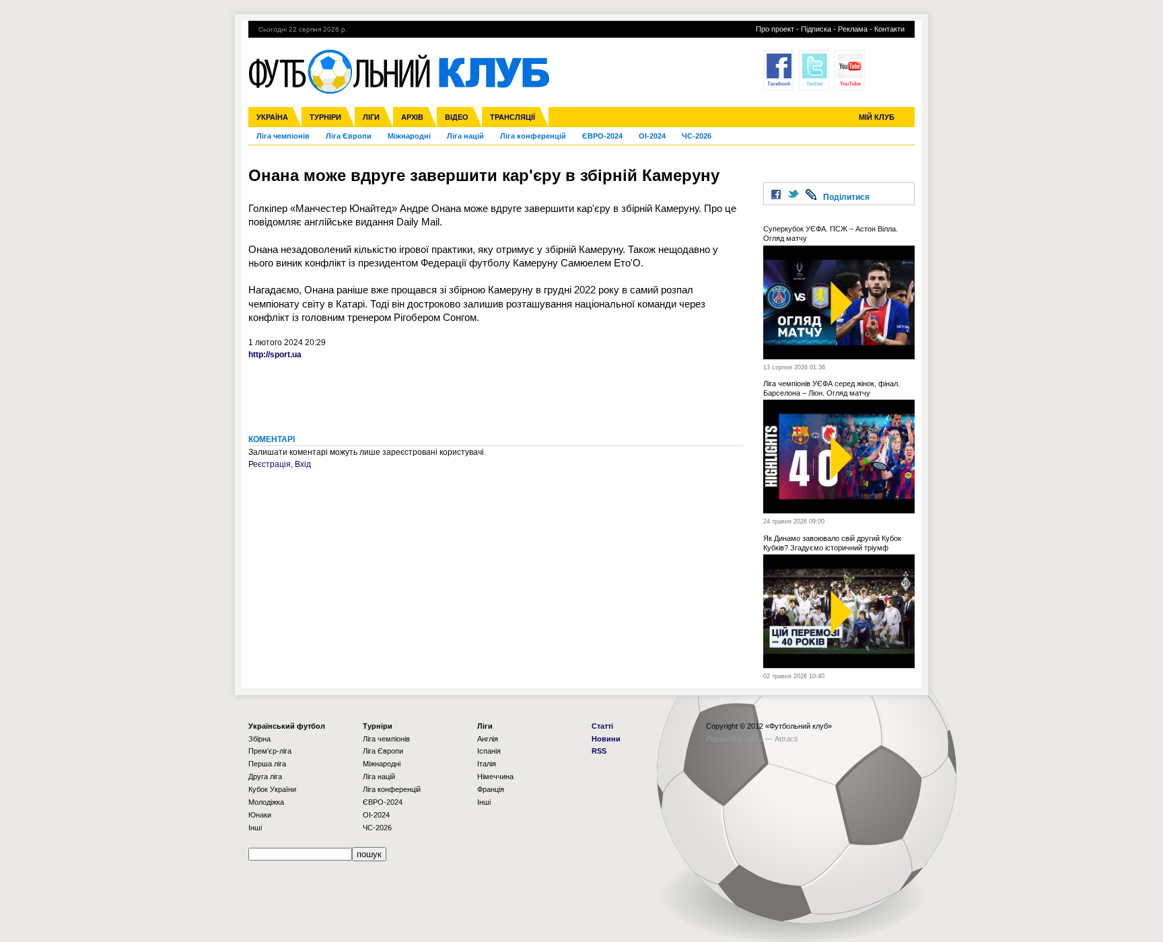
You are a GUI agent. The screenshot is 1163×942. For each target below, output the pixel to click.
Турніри (325, 117)
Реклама (853, 29)
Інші (255, 828)
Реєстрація (269, 464)
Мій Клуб (876, 117)
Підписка (816, 29)
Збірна (259, 739)
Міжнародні (409, 136)
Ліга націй (465, 136)
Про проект (775, 29)
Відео (456, 117)
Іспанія (489, 751)
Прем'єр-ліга (269, 751)
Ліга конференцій (533, 136)
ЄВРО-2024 (602, 136)
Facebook (778, 70)
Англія (487, 739)
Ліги (371, 117)
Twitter (814, 70)
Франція (490, 789)
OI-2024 (652, 136)
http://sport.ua (275, 354)
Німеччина (495, 776)
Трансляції (512, 117)
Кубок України (272, 789)
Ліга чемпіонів (283, 136)
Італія (486, 764)
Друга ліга (265, 776)
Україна (272, 117)
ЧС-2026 (696, 136)
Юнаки (259, 815)
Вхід (303, 464)
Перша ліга (267, 764)
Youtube (850, 70)
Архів (412, 117)
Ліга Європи (349, 136)
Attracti (786, 739)
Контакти (889, 29)
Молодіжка (266, 802)
